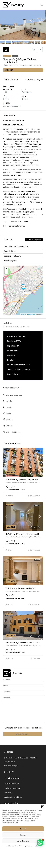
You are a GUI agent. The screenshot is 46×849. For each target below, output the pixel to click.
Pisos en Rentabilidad (11, 784)
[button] (43, 806)
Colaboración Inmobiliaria (13, 797)
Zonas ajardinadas (13, 432)
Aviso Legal (36, 846)
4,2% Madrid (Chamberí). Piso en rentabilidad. (26, 480)
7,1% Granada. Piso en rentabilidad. (21, 588)
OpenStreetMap (31, 314)
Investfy (10, 496)
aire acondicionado (14, 395)
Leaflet (22, 314)
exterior (9, 401)
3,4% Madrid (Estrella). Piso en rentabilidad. (24, 534)
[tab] (6, 49)
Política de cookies (12, 846)
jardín (8, 413)
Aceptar (23, 829)
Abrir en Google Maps (34, 240)
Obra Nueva (8, 793)
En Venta (15, 56)
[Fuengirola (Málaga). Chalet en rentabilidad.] (23, 287)
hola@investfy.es (12, 765)
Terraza (9, 426)
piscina (9, 419)
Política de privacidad (25, 846)
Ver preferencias (23, 841)
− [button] (6, 272)
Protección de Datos (33, 728)
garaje (8, 407)
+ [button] (6, 268)
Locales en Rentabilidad (12, 788)
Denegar (23, 835)
